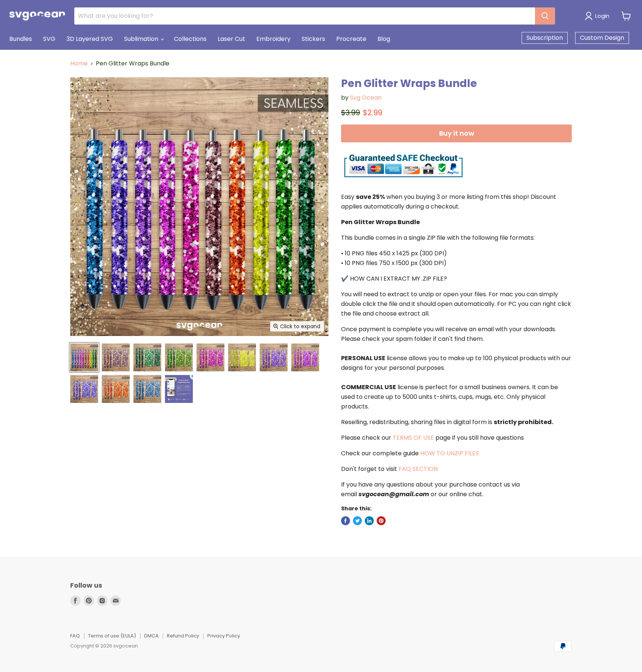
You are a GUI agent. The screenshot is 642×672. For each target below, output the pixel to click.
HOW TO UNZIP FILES (449, 453)
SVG (49, 39)
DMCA (151, 635)
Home (79, 63)
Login (602, 16)
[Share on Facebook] (345, 520)
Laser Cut (231, 39)
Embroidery (273, 39)
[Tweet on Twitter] (357, 520)
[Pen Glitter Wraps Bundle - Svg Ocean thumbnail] (84, 357)
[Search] (545, 16)
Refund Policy (183, 635)
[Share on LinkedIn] (369, 520)
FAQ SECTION (418, 469)
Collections (190, 39)
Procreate (351, 39)
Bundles (20, 39)
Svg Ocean (366, 97)
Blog (383, 39)
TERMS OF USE (413, 437)
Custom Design (602, 37)
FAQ (75, 635)
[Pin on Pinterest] (381, 520)
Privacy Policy (223, 635)
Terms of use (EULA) (112, 635)
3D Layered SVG (90, 39)
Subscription (544, 37)
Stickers (313, 39)
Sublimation (142, 39)
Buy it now (456, 133)
